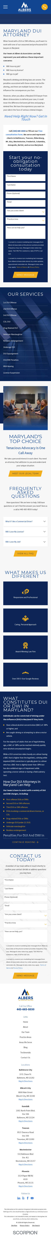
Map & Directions (26, 1081)
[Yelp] (23, 1198)
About (25, 1027)
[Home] (24, 7)
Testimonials (25, 1052)
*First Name (11, 176)
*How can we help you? (16, 228)
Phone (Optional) (13, 193)
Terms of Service (22, 267)
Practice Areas (25, 1037)
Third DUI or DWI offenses (17, 807)
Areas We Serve (25, 1042)
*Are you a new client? (15, 210)
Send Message (25, 275)
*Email (9, 202)
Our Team (25, 1032)
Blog (25, 1047)
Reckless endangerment (16, 830)
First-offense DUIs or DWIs (17, 799)
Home (25, 1022)
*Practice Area (12, 219)
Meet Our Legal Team (25, 473)
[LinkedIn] (18, 1198)
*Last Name (11, 185)
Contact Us (25, 1057)
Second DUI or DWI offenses (18, 803)
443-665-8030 (25, 1009)
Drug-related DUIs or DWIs (17, 818)
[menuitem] (14, 1225)
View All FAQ (25, 553)
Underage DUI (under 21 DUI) (18, 822)
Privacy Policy (34, 267)
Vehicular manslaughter (15, 826)
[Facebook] (27, 1198)
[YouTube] (32, 1198)
